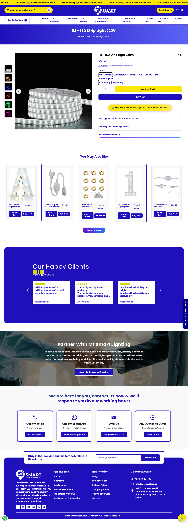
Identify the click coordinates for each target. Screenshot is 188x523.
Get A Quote (165, 10)
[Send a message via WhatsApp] (4, 518)
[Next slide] (88, 91)
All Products (54, 20)
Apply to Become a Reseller (94, 372)
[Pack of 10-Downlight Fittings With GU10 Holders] (94, 184)
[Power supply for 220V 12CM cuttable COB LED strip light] (57, 184)
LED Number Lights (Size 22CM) (124, 206)
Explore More (94, 230)
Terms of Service (101, 493)
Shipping (103, 65)
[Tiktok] (44, 507)
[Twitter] (23, 507)
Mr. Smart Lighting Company (82, 515)
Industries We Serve (64, 493)
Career (178, 18)
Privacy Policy (99, 480)
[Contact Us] (182, 10)
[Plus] (111, 89)
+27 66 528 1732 (35, 434)
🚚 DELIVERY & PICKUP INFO (185, 314)
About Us (149, 20)
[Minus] (100, 89)
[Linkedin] (39, 507)
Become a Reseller (129, 20)
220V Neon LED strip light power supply (161, 206)
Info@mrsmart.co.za (146, 484)
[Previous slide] (18, 91)
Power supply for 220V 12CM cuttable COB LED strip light (52, 208)
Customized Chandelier (102, 20)
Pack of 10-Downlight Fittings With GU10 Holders (88, 208)
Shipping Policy (100, 489)
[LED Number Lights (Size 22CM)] (130, 184)
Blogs (95, 476)
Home (45, 18)
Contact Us (163, 20)
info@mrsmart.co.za (113, 434)
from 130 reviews (42, 274)
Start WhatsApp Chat (74, 434)
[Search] (49, 10)
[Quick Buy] (28, 195)
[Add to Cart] (64, 195)
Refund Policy (99, 485)
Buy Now (140, 96)
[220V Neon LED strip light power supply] (166, 184)
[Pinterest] (33, 507)
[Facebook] (18, 507)
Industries (72, 18)
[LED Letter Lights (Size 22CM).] (21, 184)
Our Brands (83, 20)
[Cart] (177, 10)
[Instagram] (28, 507)
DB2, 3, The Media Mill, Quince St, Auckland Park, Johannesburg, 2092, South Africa (150, 493)
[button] (178, 193)
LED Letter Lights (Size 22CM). (14, 206)
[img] (95, 271)
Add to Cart (15, 214)
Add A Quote (153, 434)
